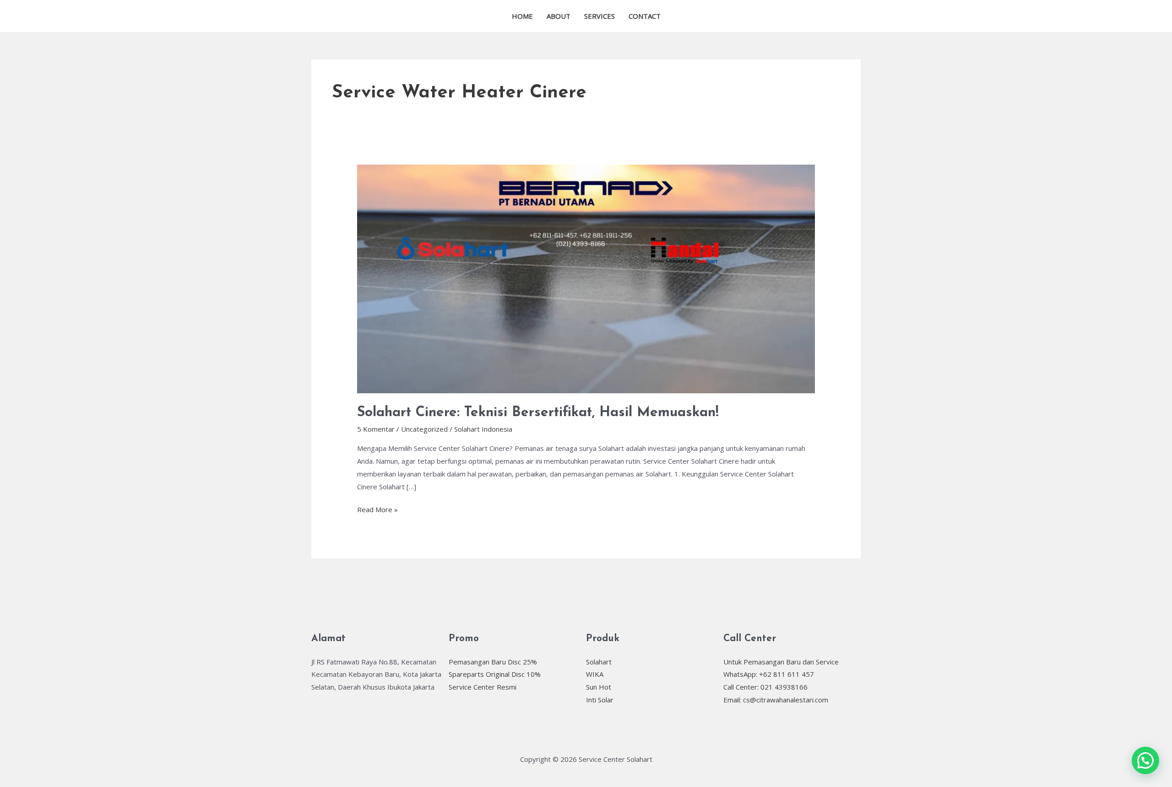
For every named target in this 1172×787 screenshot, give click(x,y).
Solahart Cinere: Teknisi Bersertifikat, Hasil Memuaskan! (538, 413)
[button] (1145, 760)
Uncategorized (424, 429)
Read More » (377, 508)
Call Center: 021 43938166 (765, 686)
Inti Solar (599, 699)
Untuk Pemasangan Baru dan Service (781, 661)
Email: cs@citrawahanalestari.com (775, 699)
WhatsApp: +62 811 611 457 (768, 674)
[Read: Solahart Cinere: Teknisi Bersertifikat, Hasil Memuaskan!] (586, 278)
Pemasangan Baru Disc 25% (493, 661)
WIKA (594, 674)
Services (599, 16)
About (558, 16)
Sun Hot (598, 686)
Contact (645, 16)
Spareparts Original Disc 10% (495, 674)
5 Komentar (376, 429)
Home (522, 16)
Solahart (599, 661)
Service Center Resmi (482, 686)
